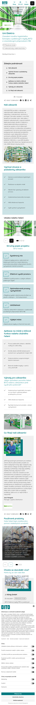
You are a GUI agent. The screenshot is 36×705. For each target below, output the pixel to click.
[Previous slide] (5, 565)
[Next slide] (11, 241)
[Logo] (5, 3)
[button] (20, 100)
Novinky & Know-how (8, 54)
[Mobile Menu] (32, 3)
